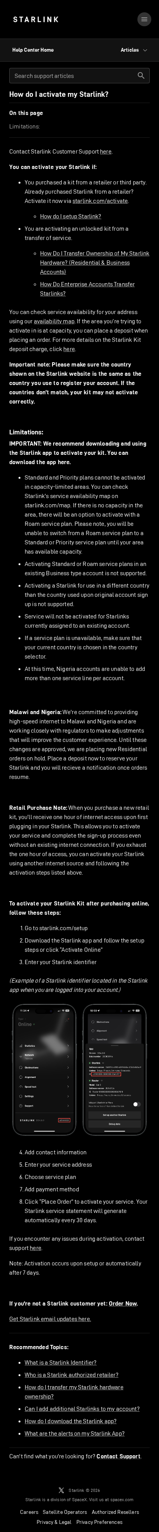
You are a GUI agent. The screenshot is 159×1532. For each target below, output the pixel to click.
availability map (54, 321)
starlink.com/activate (100, 201)
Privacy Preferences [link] (99, 1522)
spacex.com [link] (122, 1499)
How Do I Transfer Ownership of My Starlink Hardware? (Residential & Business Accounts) (94, 262)
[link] (35, 19)
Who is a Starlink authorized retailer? (71, 1375)
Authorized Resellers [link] (115, 1512)
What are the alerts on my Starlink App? (75, 1433)
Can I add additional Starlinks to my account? (82, 1408)
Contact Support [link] (118, 1456)
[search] (141, 75)
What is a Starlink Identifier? (61, 1362)
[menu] (144, 19)
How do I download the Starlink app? (71, 1421)
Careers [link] (29, 1512)
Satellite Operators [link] (65, 1512)
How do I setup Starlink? (70, 216)
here (106, 151)
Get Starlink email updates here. (50, 1319)
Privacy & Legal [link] (54, 1522)
